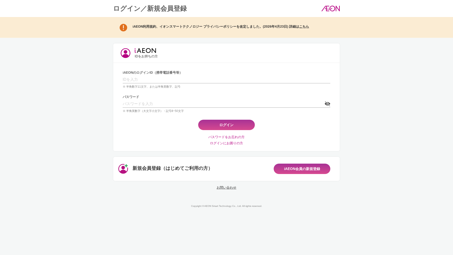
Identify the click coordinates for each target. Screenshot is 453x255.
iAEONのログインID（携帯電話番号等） (153, 72)
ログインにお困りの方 (226, 143)
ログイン (226, 125)
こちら (304, 26)
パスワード (131, 97)
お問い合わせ (226, 187)
